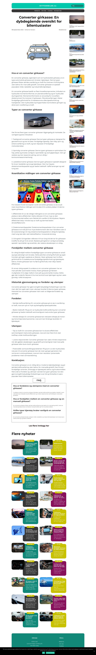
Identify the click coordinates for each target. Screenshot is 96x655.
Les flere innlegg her (39, 426)
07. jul (30, 492)
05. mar (30, 544)
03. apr (30, 527)
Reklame (37, 10)
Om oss (43, 10)
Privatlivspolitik (50, 652)
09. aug (30, 441)
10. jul (30, 475)
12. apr (58, 509)
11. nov (30, 561)
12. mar (58, 527)
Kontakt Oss (58, 10)
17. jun (58, 492)
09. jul (58, 475)
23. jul (30, 458)
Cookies (50, 10)
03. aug (59, 441)
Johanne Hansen (30, 29)
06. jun (30, 509)
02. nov (30, 578)
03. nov (58, 561)
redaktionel (62, 29)
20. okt (58, 578)
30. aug (59, 595)
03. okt (30, 595)
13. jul (58, 458)
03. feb (58, 544)
